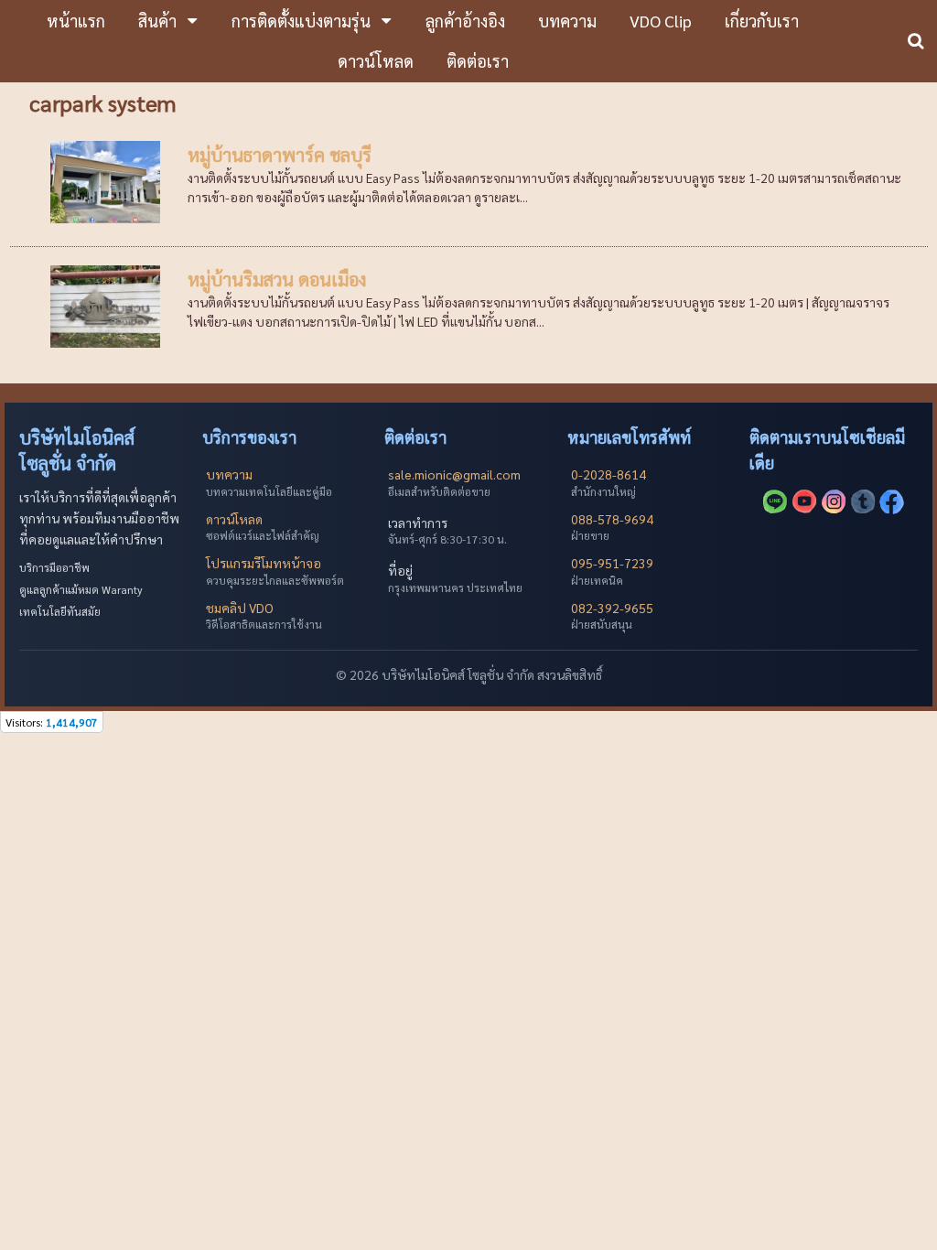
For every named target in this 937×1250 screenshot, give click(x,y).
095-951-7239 (612, 563)
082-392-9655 (612, 607)
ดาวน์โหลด (234, 519)
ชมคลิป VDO (240, 607)
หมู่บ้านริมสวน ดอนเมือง (277, 279)
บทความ (229, 474)
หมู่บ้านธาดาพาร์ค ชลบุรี (280, 155)
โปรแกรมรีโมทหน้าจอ (263, 563)
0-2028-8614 (608, 474)
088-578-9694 (612, 519)
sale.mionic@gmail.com (454, 474)
